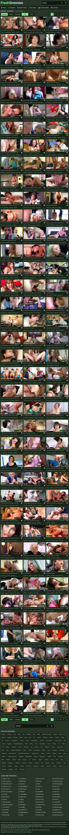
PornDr (2, 67)
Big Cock (61, 734)
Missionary (60, 756)
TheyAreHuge (27, 120)
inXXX (2, 120)
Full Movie (26, 747)
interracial (13, 242)
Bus (30, 737)
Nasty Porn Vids (41, 812)
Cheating (45, 737)
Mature (35, 756)
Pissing (52, 759)
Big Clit (55, 734)
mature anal (7, 295)
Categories (11, 8)
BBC (38, 593)
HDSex (25, 593)
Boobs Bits (6, 809)
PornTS (56, 799)
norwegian (35, 698)
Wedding (10, 769)
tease (7, 277)
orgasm (63, 435)
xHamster (49, 84)
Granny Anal (60, 747)
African (3, 734)
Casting (39, 737)
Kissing (48, 753)
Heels (24, 750)
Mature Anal (42, 756)
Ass (24, 734)
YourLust (3, 225)
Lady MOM (40, 791)
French (20, 747)
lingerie (17, 190)
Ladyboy (54, 753)
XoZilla (25, 225)
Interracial (4, 753)
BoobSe (48, 347)
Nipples (25, 759)
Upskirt (42, 766)
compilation (60, 155)
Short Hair (24, 763)
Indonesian (62, 750)
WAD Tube (23, 781)
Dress (26, 743)
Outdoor (46, 759)
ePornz (5, 799)
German (36, 747)
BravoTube (26, 49)
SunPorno (3, 137)
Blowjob (16, 737)
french (17, 347)
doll (36, 663)
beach (6, 120)
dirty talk (54, 645)
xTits (25, 84)
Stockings (58, 763)
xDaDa (22, 799)
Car (34, 737)
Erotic (36, 743)
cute (8, 102)
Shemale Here (7, 802)
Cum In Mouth (49, 740)
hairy (40, 435)
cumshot (41, 102)
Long (31, 14)
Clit (2, 740)
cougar (13, 84)
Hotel (48, 750)
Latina (64, 753)
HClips (48, 312)
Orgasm (40, 759)
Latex (59, 753)
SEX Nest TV (23, 809)
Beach (38, 734)
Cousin (27, 740)
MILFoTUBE (6, 815)
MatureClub (26, 277)
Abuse (29, 832)
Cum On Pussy (58, 740)
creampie (31, 260)
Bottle (21, 737)
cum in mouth (37, 470)
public (33, 207)
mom (9, 49)
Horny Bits (57, 789)
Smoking (36, 763)
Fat (59, 743)
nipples (52, 365)
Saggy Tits (10, 763)
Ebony (31, 743)
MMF (3, 759)
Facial (48, 743)
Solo (42, 763)
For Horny (39, 786)
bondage (14, 698)
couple (63, 84)
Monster (8, 759)
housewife (9, 225)
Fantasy (54, 743)
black (34, 225)
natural (15, 207)
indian (61, 225)
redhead (11, 277)
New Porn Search (7, 791)
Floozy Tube (40, 799)
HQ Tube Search (58, 784)
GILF (18, 593)
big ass (64, 137)
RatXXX (48, 698)
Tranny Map (23, 794)
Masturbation (28, 756)
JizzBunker (3, 84)
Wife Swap (22, 769)
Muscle (14, 759)
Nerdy (19, 759)
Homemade (37, 750)
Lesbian (4, 756)
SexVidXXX (26, 663)
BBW (17, 32)
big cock (16, 120)
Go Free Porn (40, 802)
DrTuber (48, 49)
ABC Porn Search (7, 804)
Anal (15, 734)
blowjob (54, 32)
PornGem (3, 715)
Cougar (21, 740)
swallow (58, 32)
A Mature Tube (7, 786)
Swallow (10, 766)
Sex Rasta (57, 794)
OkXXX (25, 32)
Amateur (9, 734)
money (29, 207)
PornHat (48, 120)
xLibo (38, 789)
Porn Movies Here (59, 778)
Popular (4, 14)
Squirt (52, 763)
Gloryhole (47, 747)
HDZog (48, 575)
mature (31, 49)
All (25, 14)
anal (13, 295)
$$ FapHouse (50, 295)
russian (62, 67)
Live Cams (54, 8)
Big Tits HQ (6, 797)
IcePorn (48, 260)
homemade (36, 32)
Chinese (51, 737)
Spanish (47, 763)
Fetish (63, 743)
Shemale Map (58, 807)
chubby (39, 382)
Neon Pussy (23, 789)
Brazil (26, 737)
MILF (62, 120)
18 (15, 593)
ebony (7, 505)
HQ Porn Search (58, 781)
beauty (29, 225)
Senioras (49, 452)
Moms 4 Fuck (40, 778)
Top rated (17, 14)
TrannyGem (3, 49)
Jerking (42, 753)
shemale (14, 49)
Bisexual (9, 737)
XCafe (25, 207)
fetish (58, 557)
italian (41, 32)
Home (3, 8)
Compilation (15, 740)
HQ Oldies (5, 812)
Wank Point (23, 797)
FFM (3, 747)
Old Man (34, 759)
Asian (19, 734)
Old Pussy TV (6, 789)
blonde (60, 715)
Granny (53, 747)
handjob (30, 32)
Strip (64, 763)
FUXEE (22, 802)
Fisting (7, 747)
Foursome (13, 747)
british (11, 435)
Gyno (3, 750)
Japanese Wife (35, 753)
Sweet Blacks (23, 786)
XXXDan (48, 67)
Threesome (36, 766)
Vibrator (55, 766)
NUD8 (38, 784)
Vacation (48, 766)
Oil (29, 759)
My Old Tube (40, 794)
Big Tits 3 (56, 791)
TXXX (2, 295)
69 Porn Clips (40, 815)
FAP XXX (22, 791)
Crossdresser (34, 740)
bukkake (18, 155)
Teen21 (3, 505)
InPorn (25, 365)
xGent (21, 815)
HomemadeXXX (27, 522)
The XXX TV (6, 807)
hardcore (19, 522)
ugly (61, 400)
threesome (33, 277)
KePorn (25, 67)
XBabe (2, 400)
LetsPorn (3, 680)
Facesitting (42, 743)
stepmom (16, 487)
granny (13, 32)
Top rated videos (43, 8)
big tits (7, 190)
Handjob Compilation (16, 750)
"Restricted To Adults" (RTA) (21, 830)
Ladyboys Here (41, 804)
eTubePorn (23, 778)
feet (60, 470)
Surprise (4, 766)
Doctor (3, 743)
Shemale (17, 763)
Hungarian (54, 750)
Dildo (65, 740)
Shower (30, 763)
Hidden (30, 750)
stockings (36, 155)
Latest (11, 14)
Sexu (2, 32)
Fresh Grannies (11, 3)
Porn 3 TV (56, 786)
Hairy (7, 750)
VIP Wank (22, 804)
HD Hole (5, 794)
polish (35, 330)
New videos (33, 8)
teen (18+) (63, 277)
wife (40, 400)
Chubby (57, 737)
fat (63, 347)
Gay (32, 747)
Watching (4, 769)
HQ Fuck (39, 807)
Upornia (3, 610)
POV (20, 382)
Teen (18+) (28, 766)
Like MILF (22, 807)
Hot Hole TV (57, 797)
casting (34, 84)
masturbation (8, 32)
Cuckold (42, 740)
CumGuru (22, 784)
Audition (29, 734)
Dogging (9, 743)
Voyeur (60, 766)
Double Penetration (18, 743)
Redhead (4, 763)
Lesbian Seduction (12, 756)
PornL (48, 190)
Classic (63, 737)
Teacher (22, 766)
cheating (54, 452)
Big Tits (3, 737)
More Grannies (7, 781)
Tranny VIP (57, 802)
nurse (58, 67)
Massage (21, 756)
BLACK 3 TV (40, 797)
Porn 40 (39, 781)
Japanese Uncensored (23, 753)
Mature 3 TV (6, 778)
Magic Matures (24, 812)
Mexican (49, 756)
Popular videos (22, 8)
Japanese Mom (12, 753)
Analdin (25, 172)
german (13, 172)
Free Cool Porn (58, 804)
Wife (16, 769)
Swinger (16, 766)
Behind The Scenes (46, 734)
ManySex (49, 32)
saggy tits (41, 417)
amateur (35, 67)
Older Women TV (7, 784)
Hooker (43, 750)
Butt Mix (39, 809)
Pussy (61, 759)
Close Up (7, 740)
